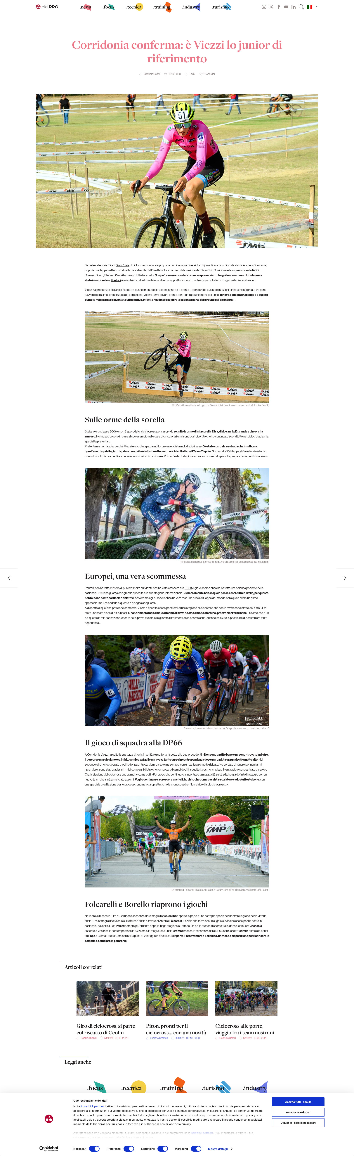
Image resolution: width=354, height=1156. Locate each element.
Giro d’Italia (122, 265)
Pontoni (116, 280)
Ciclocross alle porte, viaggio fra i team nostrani (244, 1029)
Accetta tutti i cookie (298, 1101)
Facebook (279, 7)
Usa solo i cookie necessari (298, 1122)
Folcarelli (175, 921)
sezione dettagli (202, 1132)
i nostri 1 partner (92, 1106)
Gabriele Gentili (152, 74)
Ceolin (170, 916)
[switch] (129, 1149)
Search (301, 6)
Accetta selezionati (298, 1112)
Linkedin (293, 7)
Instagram (264, 7)
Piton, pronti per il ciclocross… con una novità (176, 1029)
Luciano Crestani (159, 1038)
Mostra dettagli (218, 1148)
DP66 (188, 588)
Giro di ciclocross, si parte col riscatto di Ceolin (106, 1029)
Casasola (256, 926)
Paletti (120, 926)
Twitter (271, 7)
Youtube (286, 7)
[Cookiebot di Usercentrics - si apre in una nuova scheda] (49, 1149)
